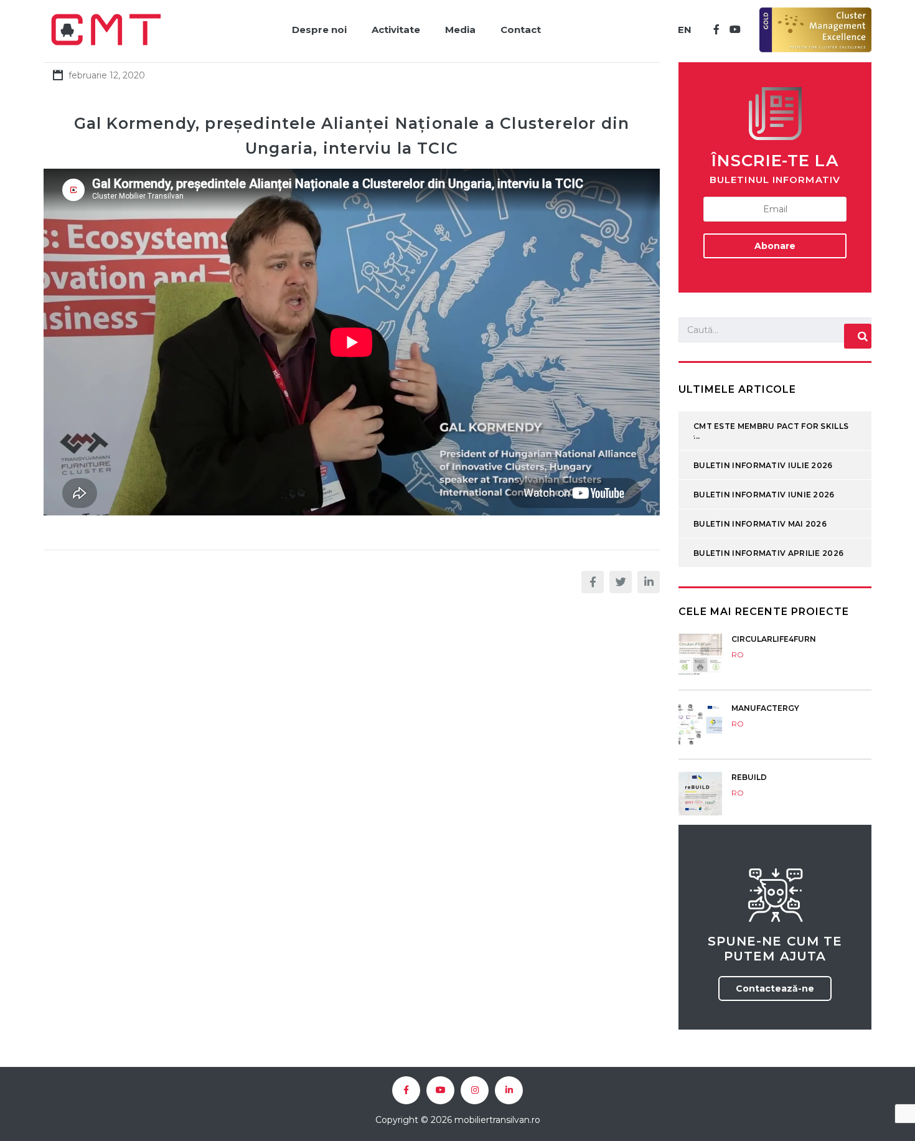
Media (460, 29)
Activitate (396, 29)
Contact (520, 29)
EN (685, 29)
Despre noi (319, 29)
